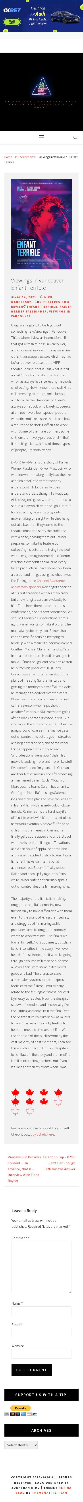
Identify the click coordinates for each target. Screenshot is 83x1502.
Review (17, 307)
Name (17, 1303)
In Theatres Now (53, 302)
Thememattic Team (50, 1493)
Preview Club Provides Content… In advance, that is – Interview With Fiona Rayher (24, 1169)
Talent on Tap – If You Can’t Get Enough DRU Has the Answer (59, 1163)
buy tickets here (42, 1134)
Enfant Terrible (42, 307)
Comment (20, 1238)
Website (18, 1346)
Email (17, 1324)
